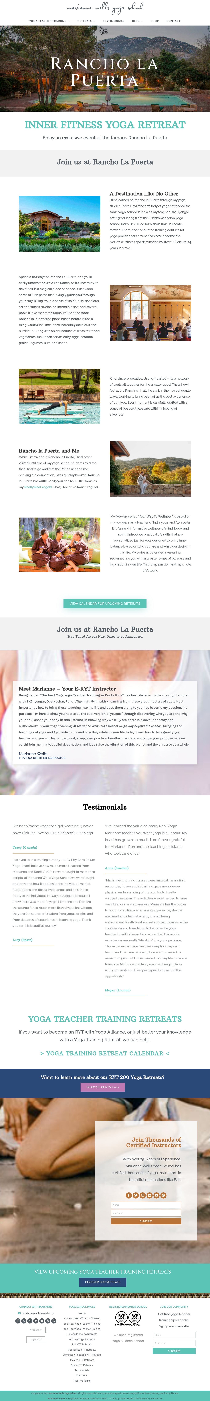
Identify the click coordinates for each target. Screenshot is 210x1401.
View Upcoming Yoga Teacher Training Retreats (102, 1272)
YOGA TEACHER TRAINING (48, 20)
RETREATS (85, 20)
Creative (124, 1398)
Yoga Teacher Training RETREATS (105, 1019)
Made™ (131, 1398)
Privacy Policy (142, 1398)
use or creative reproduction (113, 1393)
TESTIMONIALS (114, 20)
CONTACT (174, 20)
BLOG (136, 20)
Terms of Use (156, 1398)
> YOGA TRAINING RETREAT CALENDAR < (105, 1053)
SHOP (155, 20)
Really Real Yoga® (38, 487)
